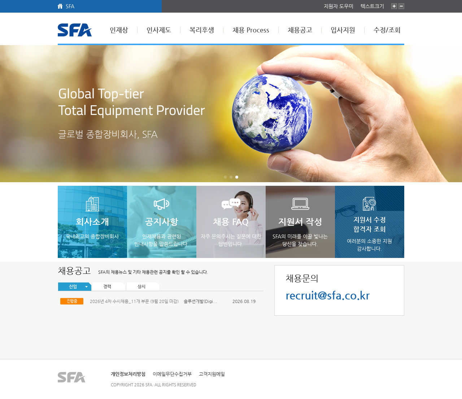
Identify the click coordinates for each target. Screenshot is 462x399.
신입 (73, 286)
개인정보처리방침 (128, 374)
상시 (141, 286)
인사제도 (159, 30)
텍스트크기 (372, 6)
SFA (70, 6)
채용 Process (250, 30)
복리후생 (201, 30)
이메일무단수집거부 (172, 374)
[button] (453, 114)
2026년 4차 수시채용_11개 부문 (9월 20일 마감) (134, 301)
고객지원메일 (212, 374)
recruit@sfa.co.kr (328, 295)
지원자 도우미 (338, 6)
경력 (107, 286)
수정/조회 (387, 30)
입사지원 (343, 30)
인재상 (119, 30)
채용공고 (300, 30)
